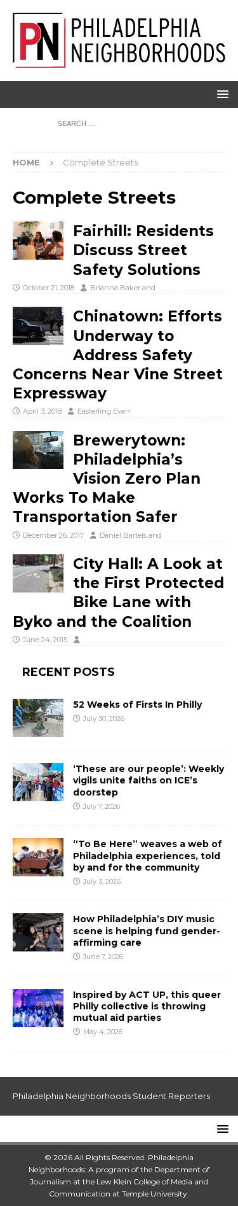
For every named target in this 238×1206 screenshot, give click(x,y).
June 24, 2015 (45, 639)
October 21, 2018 (48, 287)
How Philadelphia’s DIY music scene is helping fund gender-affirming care (146, 930)
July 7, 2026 (101, 806)
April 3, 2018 (42, 411)
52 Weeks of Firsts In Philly (137, 704)
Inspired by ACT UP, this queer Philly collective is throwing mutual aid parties (147, 1006)
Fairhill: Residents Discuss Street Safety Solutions (143, 250)
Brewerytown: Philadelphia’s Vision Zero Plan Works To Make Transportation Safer (107, 478)
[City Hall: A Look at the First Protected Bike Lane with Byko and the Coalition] (38, 573)
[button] (220, 94)
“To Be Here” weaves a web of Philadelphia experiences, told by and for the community (147, 855)
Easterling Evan (103, 411)
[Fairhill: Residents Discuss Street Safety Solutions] (38, 240)
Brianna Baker (115, 287)
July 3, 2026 (102, 881)
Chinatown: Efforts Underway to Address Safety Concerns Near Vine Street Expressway (118, 354)
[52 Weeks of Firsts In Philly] (38, 718)
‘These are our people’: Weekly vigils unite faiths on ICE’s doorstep (148, 780)
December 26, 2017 (53, 535)
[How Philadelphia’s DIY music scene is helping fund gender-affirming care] (38, 932)
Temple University (154, 1193)
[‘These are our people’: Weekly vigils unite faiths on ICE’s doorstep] (38, 782)
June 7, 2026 (103, 956)
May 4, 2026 (102, 1031)
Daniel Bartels (123, 535)
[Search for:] (119, 123)
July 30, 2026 (103, 718)
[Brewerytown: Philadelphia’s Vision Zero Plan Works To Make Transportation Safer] (38, 450)
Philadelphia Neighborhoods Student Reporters (111, 1096)
